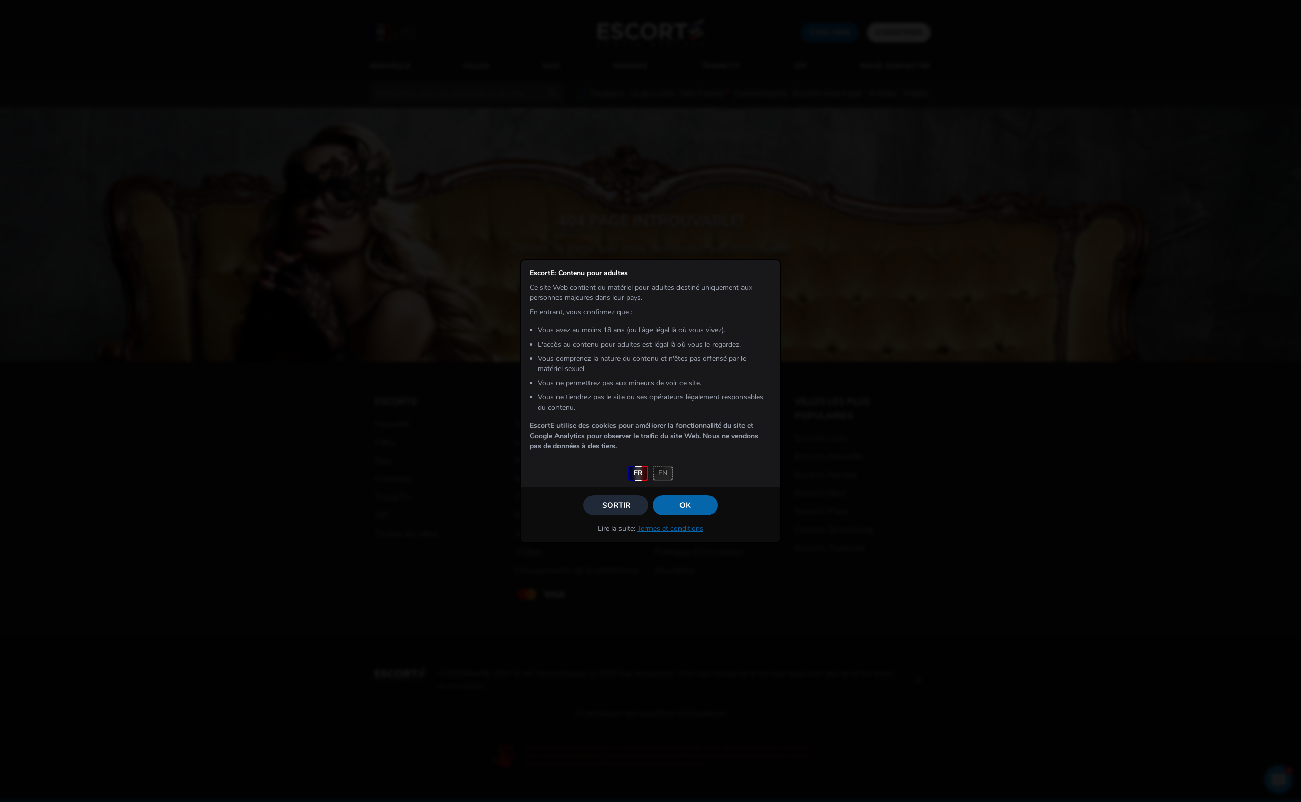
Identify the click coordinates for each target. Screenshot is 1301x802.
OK (685, 505)
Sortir (616, 505)
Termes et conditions (670, 528)
